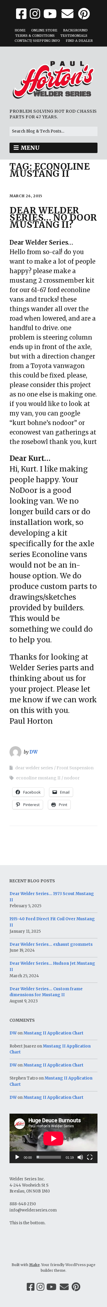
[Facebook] (30, 1287)
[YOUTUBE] (50, 14)
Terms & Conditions (35, 36)
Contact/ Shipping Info (37, 41)
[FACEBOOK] (22, 14)
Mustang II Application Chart (53, 1033)
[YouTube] (51, 1287)
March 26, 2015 (26, 196)
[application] (53, 1138)
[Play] (17, 1157)
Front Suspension (75, 767)
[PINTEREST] (84, 14)
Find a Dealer (79, 41)
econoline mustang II (38, 778)
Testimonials (73, 36)
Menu (30, 147)
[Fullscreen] (90, 1157)
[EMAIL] (67, 14)
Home (20, 30)
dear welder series (34, 767)
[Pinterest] (76, 1287)
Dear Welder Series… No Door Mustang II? (53, 217)
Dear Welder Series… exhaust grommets (51, 944)
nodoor (72, 778)
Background (75, 30)
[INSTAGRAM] (35, 14)
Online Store (44, 30)
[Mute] (80, 1157)
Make (34, 1265)
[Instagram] (40, 1287)
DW (33, 752)
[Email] (64, 1287)
